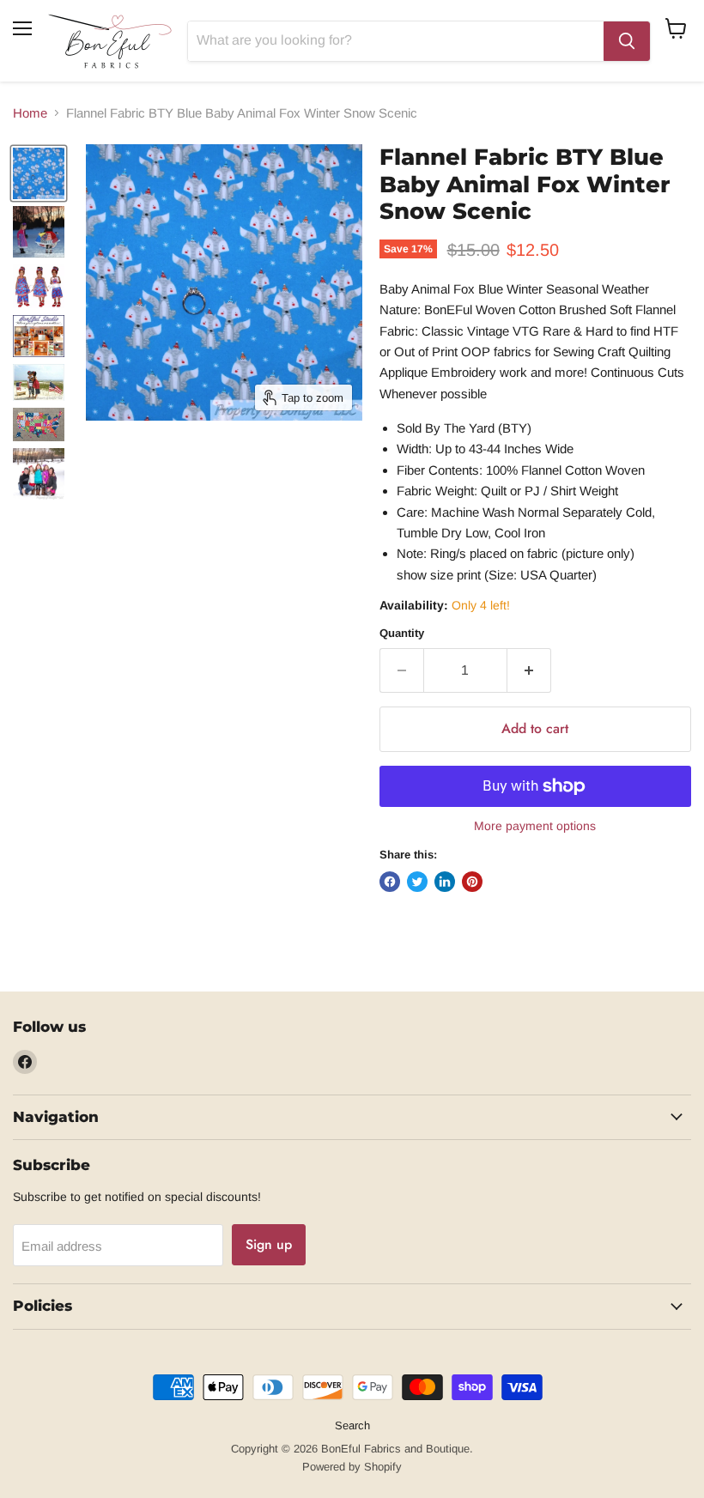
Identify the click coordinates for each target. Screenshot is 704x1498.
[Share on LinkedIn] (444, 881)
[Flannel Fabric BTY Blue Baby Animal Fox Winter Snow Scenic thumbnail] (38, 173)
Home (30, 113)
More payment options (535, 826)
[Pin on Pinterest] (472, 881)
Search (352, 1425)
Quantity (401, 633)
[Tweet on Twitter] (417, 881)
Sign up (269, 1244)
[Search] (627, 41)
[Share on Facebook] (389, 881)
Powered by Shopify (352, 1466)
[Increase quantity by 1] (529, 670)
